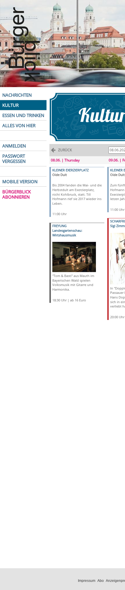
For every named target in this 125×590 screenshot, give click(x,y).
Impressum (86, 581)
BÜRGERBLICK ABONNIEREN (16, 194)
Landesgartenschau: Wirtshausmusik (67, 232)
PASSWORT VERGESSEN (14, 158)
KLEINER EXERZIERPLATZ (70, 170)
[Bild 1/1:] (74, 256)
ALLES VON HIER (18, 125)
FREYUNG (59, 226)
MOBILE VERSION (20, 181)
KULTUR (10, 105)
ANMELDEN (14, 146)
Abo (100, 581)
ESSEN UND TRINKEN (23, 115)
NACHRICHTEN (17, 95)
